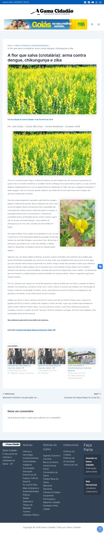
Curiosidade (28, 468)
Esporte (26, 481)
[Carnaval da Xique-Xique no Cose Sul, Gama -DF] (21, 356)
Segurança (28, 501)
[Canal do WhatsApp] (96, 2)
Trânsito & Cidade (51, 492)
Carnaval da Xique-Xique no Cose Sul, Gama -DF (36, 330)
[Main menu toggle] (98, 24)
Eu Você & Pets (30, 484)
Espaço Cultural (30, 478)
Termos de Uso (70, 464)
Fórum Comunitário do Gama (50, 472)
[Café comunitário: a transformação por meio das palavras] (82, 356)
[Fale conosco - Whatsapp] (100, 2)
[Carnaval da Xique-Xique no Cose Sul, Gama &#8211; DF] (51, 356)
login (30, 417)
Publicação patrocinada (91, 465)
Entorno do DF (29, 474)
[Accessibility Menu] (100, 529)
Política (26, 495)
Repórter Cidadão (51, 502)
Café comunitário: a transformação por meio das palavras (79, 368)
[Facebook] (89, 2)
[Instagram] (85, 2)
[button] (92, 24)
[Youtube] (93, 2)
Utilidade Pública (31, 515)
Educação (27, 471)
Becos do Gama (50, 462)
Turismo (26, 511)
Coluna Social (49, 465)
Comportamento (30, 458)
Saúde (26, 498)
